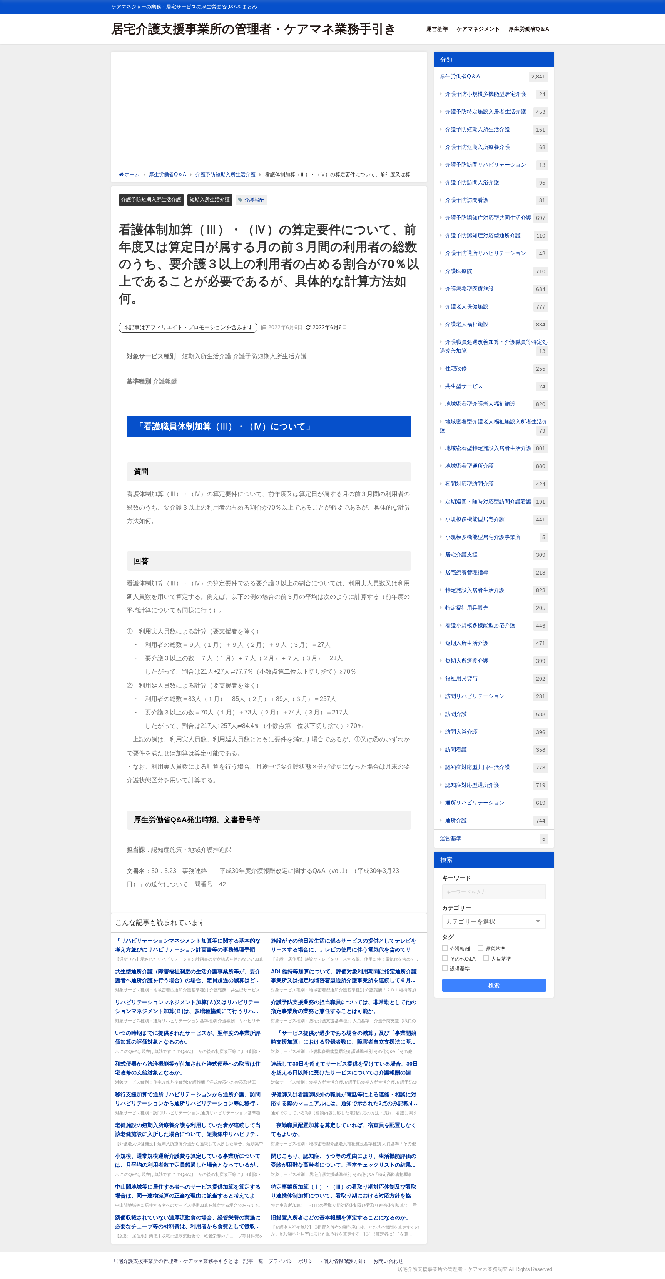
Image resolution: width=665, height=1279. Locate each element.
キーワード (456, 878)
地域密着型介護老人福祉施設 (495, 404)
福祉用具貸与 (495, 678)
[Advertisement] (269, 113)
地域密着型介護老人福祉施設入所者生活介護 (494, 426)
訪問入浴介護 (495, 732)
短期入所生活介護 (210, 199)
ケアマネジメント (478, 29)
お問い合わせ (388, 1261)
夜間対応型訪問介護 (495, 484)
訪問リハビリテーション (495, 696)
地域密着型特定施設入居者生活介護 (495, 448)
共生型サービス (495, 386)
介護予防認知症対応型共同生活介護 (495, 218)
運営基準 (437, 29)
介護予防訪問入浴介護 (495, 182)
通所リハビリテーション (495, 803)
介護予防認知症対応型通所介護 (495, 235)
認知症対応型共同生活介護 (495, 767)
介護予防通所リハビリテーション (495, 253)
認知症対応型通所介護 (495, 785)
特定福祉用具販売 (495, 608)
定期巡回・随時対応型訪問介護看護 (495, 502)
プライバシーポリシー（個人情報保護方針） (318, 1261)
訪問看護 (495, 750)
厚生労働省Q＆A (529, 29)
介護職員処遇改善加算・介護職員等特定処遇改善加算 (494, 346)
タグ (448, 937)
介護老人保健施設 (495, 307)
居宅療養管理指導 (495, 572)
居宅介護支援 (495, 555)
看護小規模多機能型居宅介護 (495, 625)
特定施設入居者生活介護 (495, 590)
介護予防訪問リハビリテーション (495, 165)
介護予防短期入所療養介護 (495, 147)
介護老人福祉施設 (495, 324)
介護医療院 (495, 271)
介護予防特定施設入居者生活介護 (495, 112)
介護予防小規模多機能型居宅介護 (495, 94)
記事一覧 (253, 1261)
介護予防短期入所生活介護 (151, 199)
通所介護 (495, 820)
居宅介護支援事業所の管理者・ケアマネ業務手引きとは (175, 1261)
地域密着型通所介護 (495, 466)
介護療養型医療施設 (495, 289)
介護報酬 (254, 199)
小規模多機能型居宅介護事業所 (495, 537)
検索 (494, 985)
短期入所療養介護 (495, 661)
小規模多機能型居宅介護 (495, 519)
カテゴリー (456, 908)
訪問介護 (495, 714)
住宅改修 (495, 368)
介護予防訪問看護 (495, 200)
